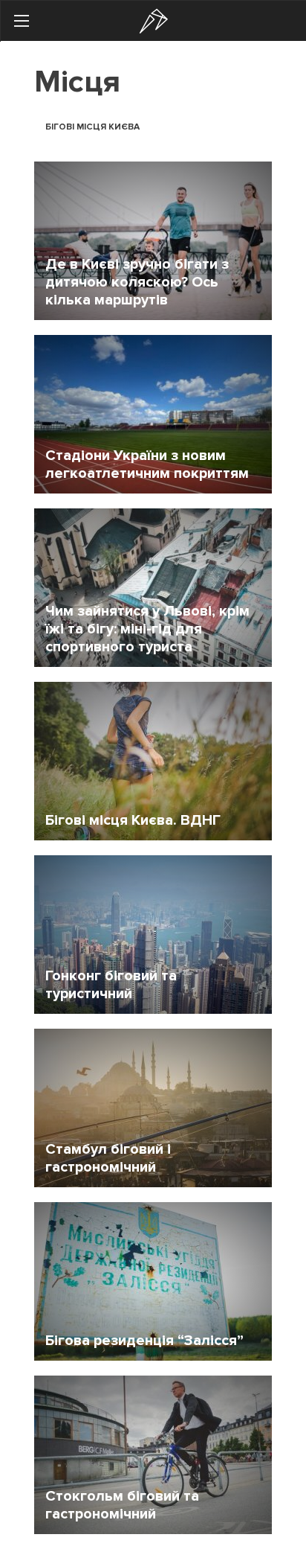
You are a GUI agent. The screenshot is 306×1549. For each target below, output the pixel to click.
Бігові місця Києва (92, 127)
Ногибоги (154, 21)
